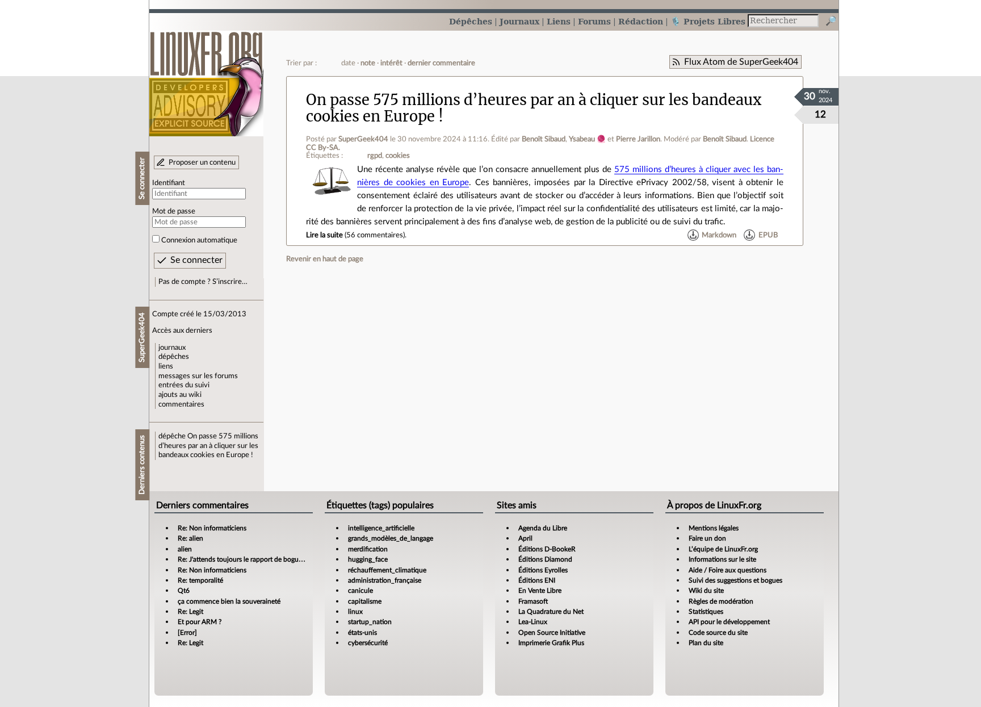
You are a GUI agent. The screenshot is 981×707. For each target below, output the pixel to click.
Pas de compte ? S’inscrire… (203, 281)
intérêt (391, 63)
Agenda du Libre (542, 528)
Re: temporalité (200, 580)
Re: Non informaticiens (212, 528)
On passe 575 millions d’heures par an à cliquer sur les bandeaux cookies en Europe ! (208, 445)
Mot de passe (173, 211)
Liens (559, 21)
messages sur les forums (198, 376)
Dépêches (470, 21)
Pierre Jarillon (638, 139)
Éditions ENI (536, 580)
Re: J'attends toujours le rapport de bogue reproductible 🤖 (266, 559)
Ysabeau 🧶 (587, 139)
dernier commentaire (441, 63)
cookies (397, 155)
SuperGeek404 (363, 139)
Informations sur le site (722, 559)
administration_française (384, 580)
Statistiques (706, 611)
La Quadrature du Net (551, 611)
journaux (172, 347)
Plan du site (706, 642)
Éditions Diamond (545, 559)
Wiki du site (706, 590)
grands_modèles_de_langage (390, 538)
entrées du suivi (183, 385)
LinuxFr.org (206, 78)
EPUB (768, 235)
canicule (360, 590)
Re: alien (190, 538)
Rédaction (640, 21)
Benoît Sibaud (543, 139)
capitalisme (365, 601)
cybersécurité (368, 642)
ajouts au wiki (180, 394)
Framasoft (533, 601)
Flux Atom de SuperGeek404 (741, 61)
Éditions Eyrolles (543, 570)
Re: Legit (190, 611)
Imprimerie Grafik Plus (551, 642)
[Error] (187, 632)
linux (355, 611)
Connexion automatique (199, 240)
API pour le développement (729, 621)
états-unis (362, 632)
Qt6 (184, 590)
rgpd (374, 155)
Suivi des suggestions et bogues (735, 580)
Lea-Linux (532, 621)
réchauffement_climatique (387, 570)
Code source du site (718, 632)
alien (185, 549)
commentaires (181, 404)
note (367, 63)
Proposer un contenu (202, 162)
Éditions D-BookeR (547, 549)
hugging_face (368, 559)
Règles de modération (721, 601)
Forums (594, 21)
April (525, 538)
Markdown (719, 235)
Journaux (519, 21)
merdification (368, 549)
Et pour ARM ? (199, 621)
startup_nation (370, 621)
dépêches (173, 356)
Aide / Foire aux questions (727, 570)
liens (165, 366)
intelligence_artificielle (381, 528)
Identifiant (168, 182)
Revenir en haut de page (324, 259)
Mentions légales (714, 528)
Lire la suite (324, 235)
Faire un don (707, 538)
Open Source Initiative (551, 632)
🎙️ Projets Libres (707, 21)
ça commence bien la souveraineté (229, 601)
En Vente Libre (539, 590)
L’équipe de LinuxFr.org (723, 549)
